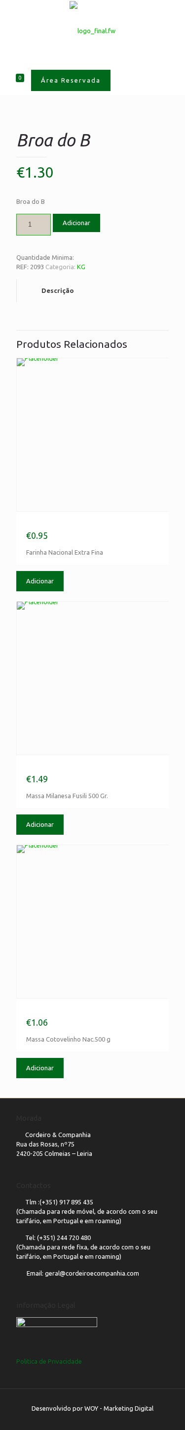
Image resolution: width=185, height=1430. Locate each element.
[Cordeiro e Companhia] (92, 30)
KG (81, 266)
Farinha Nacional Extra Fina (72, 524)
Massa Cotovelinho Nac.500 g (74, 1010)
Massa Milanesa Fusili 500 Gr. (73, 767)
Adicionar (76, 222)
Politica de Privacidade (49, 1361)
